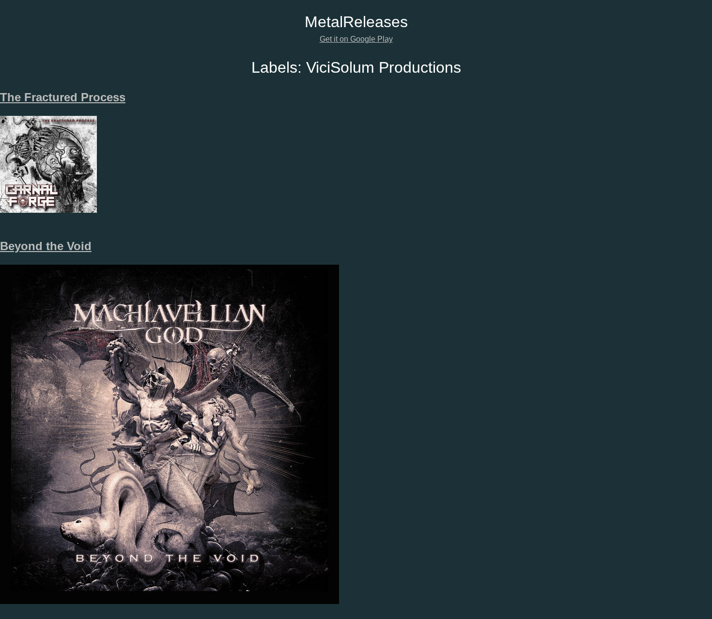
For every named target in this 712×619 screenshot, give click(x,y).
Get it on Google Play (356, 39)
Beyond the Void (46, 246)
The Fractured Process (62, 97)
